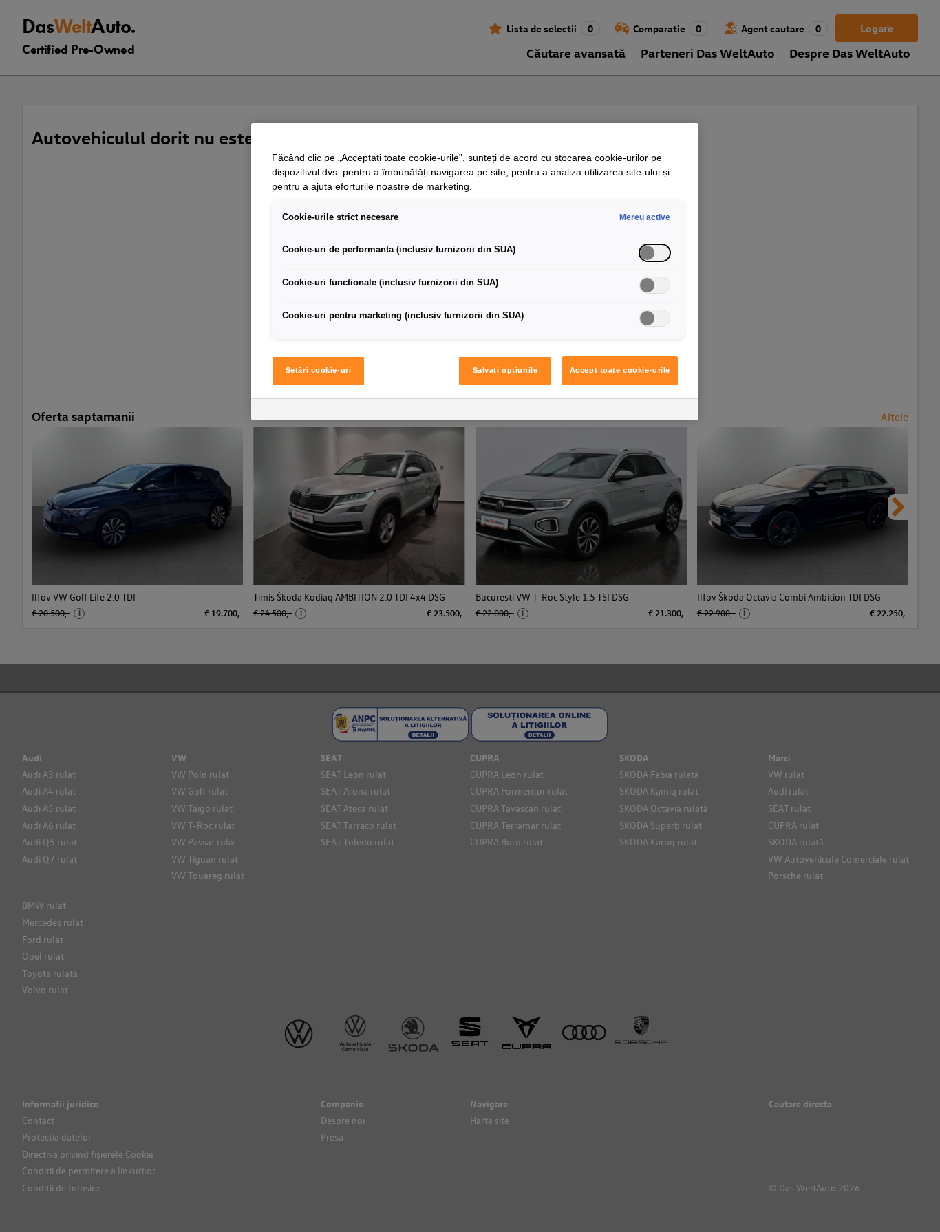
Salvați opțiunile (505, 370)
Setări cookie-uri (319, 370)
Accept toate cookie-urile (620, 370)
